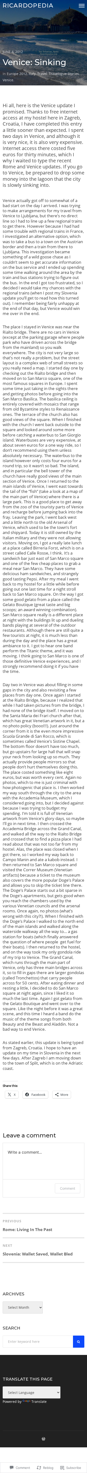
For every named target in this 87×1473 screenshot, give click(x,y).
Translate (39, 1401)
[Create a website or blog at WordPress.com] (43, 1439)
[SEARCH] (79, 1342)
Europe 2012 (17, 73)
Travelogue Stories (64, 73)
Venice (8, 80)
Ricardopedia (27, 5)
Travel (42, 73)
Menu (82, 6)
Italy (32, 73)
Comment (67, 1188)
